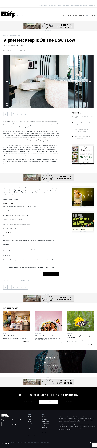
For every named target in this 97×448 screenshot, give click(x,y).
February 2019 (20, 281)
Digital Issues (29, 2)
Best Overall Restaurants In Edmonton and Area (82, 137)
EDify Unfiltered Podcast (45, 424)
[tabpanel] (48, 81)
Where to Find (18, 2)
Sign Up (14, 424)
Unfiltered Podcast (51, 2)
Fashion (53, 362)
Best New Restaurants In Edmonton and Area (81, 130)
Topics (30, 414)
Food (69, 15)
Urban (64, 15)
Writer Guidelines (32, 436)
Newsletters (45, 427)
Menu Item (30, 433)
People (93, 15)
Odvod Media (46, 442)
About (43, 430)
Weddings (55, 365)
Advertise (40, 2)
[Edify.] (8, 14)
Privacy (37, 442)
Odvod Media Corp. (22, 442)
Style (87, 15)
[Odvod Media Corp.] (5, 443)
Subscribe (8, 2)
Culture (81, 15)
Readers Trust (64, 2)
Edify (43, 414)
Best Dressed (45, 362)
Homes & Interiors (14, 35)
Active (75, 15)
